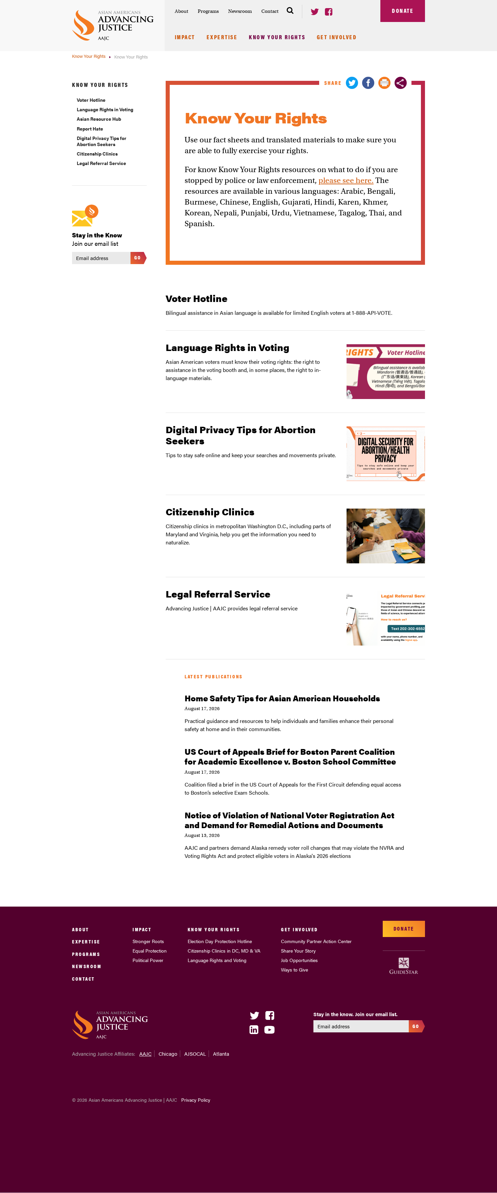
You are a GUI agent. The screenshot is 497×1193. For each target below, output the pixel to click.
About (181, 11)
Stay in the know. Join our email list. (355, 1014)
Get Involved (337, 37)
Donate (402, 10)
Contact (270, 11)
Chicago (168, 1053)
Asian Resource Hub (99, 119)
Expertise (222, 37)
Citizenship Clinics (97, 153)
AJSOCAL (195, 1053)
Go (137, 257)
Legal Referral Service (101, 163)
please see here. (346, 180)
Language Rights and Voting (217, 960)
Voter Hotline (91, 100)
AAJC (145, 1053)
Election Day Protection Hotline (220, 941)
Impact (185, 37)
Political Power (148, 960)
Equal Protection (150, 950)
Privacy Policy (195, 1099)
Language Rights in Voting (105, 109)
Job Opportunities (299, 960)
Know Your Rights (277, 37)
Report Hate (90, 128)
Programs (208, 11)
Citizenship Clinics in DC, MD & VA (224, 950)
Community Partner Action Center (316, 941)
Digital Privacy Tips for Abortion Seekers (101, 141)
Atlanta (221, 1053)
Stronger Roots (148, 941)
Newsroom (240, 11)
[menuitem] (181, 11)
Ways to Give (294, 969)
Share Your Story (298, 950)
